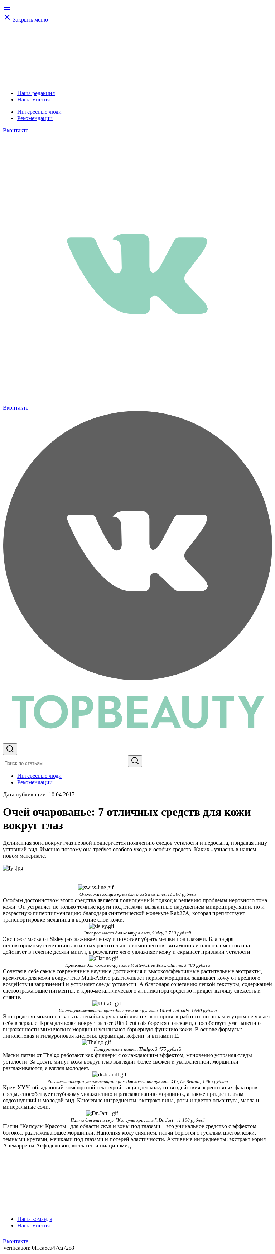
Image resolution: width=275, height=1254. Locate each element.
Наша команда (34, 1219)
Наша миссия (33, 99)
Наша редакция (36, 93)
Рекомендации (35, 118)
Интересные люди (39, 112)
